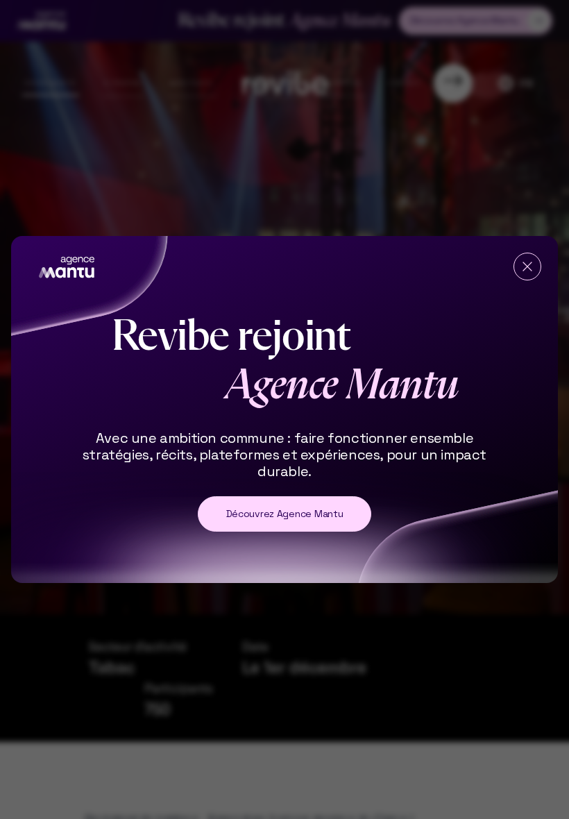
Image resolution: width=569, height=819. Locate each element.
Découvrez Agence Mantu (284, 513)
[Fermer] (527, 266)
